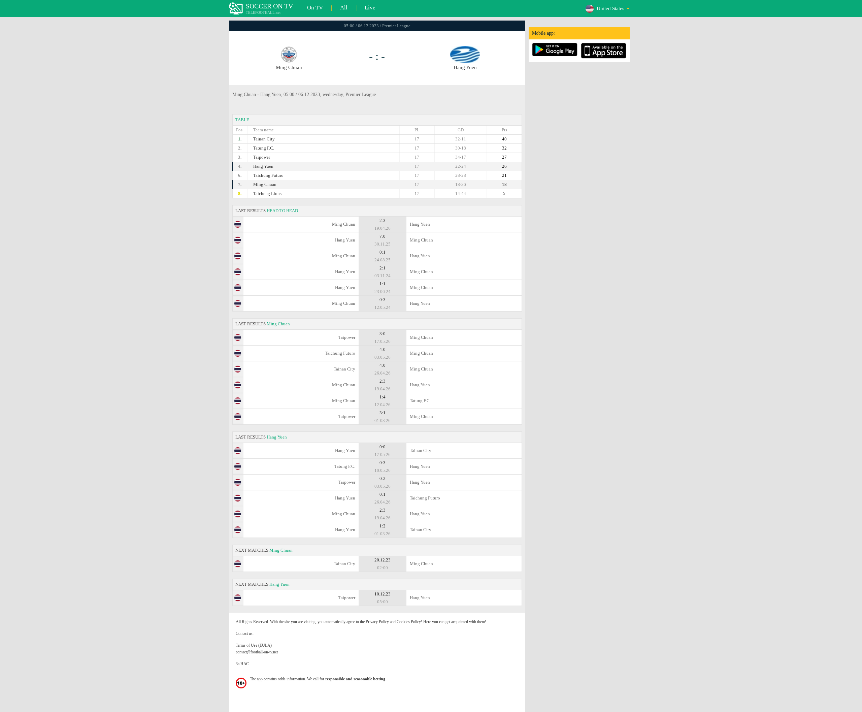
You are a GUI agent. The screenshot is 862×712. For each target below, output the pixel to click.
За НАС (242, 663)
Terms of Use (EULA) (254, 645)
